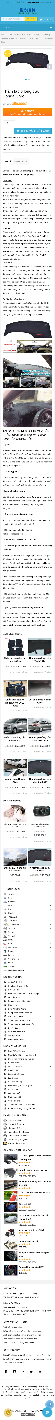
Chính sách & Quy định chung (15, 1327)
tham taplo (35, 145)
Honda (48, 137)
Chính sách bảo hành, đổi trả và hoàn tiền (20, 1339)
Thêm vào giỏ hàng (35, 131)
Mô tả (8, 161)
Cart (47, 20)
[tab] (8, 161)
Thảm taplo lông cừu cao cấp (38, 34)
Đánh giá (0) (21, 161)
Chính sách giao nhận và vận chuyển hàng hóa (22, 1335)
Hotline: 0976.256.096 (15, 2)
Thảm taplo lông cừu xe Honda (13, 38)
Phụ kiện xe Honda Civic (19, 145)
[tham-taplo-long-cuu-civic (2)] (27, 69)
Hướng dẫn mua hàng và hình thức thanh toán (22, 1331)
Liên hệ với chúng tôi (17, 1411)
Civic (42, 137)
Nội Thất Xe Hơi (16, 34)
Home (3, 34)
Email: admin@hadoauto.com (39, 2)
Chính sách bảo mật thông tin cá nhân (18, 1342)
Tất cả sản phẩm (10, 141)
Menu (7, 27)
